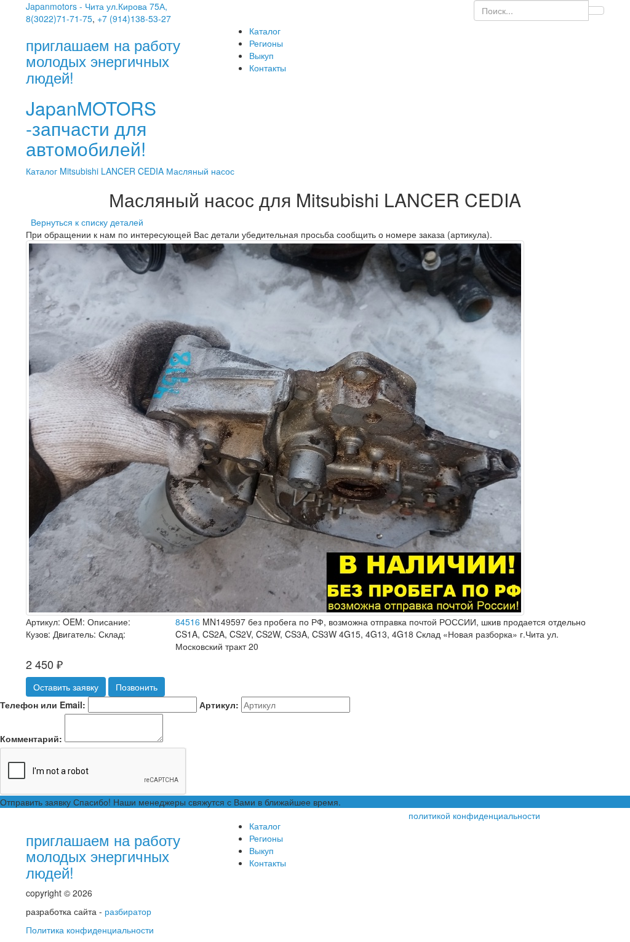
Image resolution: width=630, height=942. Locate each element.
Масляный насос (200, 171)
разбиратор (128, 911)
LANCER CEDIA (133, 171)
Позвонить (137, 687)
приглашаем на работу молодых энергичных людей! (103, 856)
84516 (187, 621)
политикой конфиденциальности (474, 815)
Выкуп (261, 55)
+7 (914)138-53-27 (134, 18)
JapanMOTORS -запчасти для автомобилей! (91, 128)
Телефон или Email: (43, 705)
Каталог (265, 31)
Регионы (266, 43)
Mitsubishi (80, 171)
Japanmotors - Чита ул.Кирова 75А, (96, 6)
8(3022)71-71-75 (59, 18)
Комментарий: (31, 738)
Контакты (267, 67)
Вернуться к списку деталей (84, 222)
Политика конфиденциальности (90, 930)
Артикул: (219, 705)
